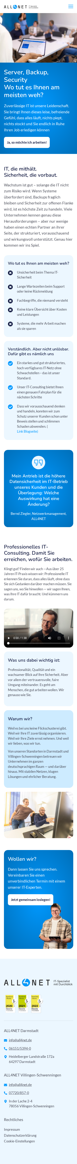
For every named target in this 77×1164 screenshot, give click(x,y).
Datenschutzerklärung (20, 1135)
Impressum (12, 1129)
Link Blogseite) (27, 431)
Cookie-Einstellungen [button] (19, 1141)
